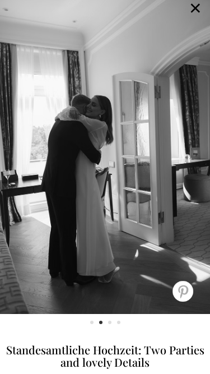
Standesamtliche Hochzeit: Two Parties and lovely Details (105, 356)
